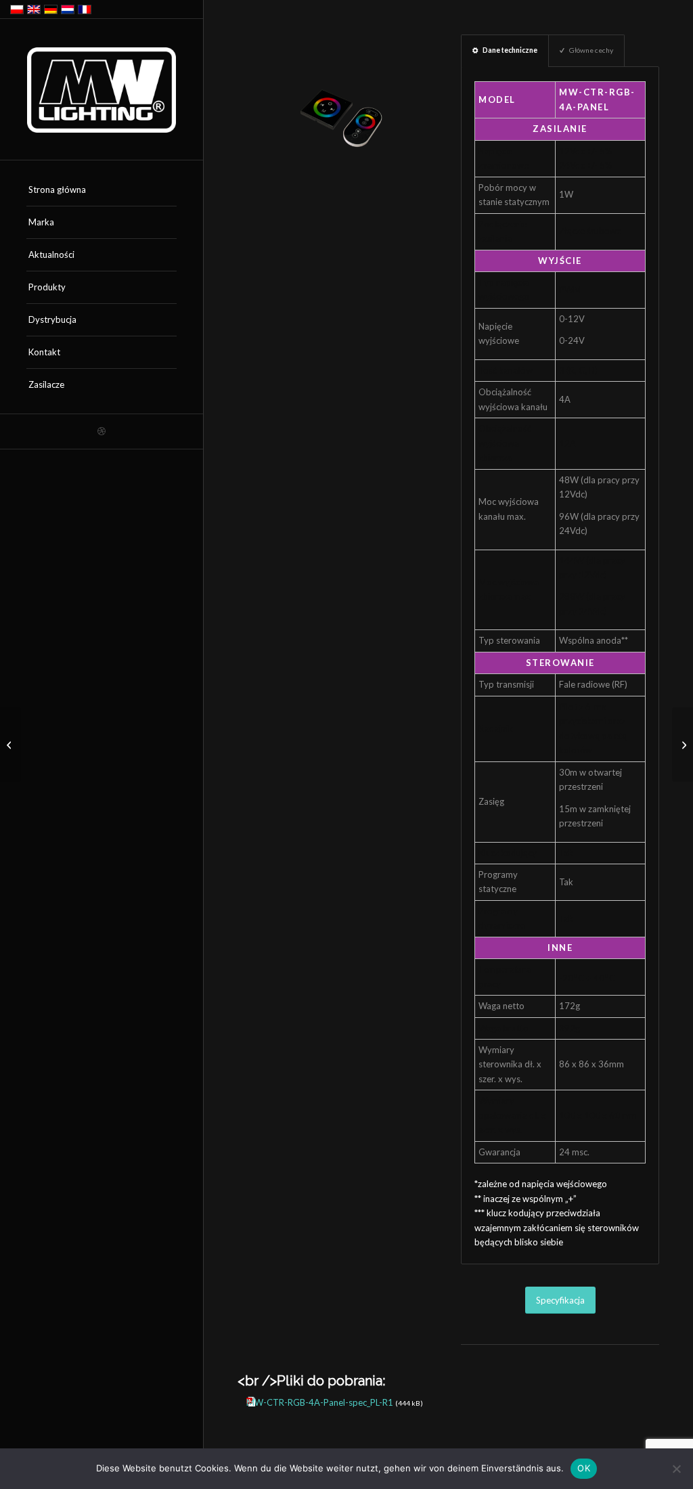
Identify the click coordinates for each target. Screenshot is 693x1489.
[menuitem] (101, 190)
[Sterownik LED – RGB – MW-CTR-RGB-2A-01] (10, 744)
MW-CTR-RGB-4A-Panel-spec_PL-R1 (319, 1402)
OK (583, 1468)
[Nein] (676, 1468)
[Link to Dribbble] (101, 431)
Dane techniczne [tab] (510, 50)
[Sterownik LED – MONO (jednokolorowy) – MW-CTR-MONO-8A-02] (682, 744)
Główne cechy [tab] (591, 50)
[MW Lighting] (101, 90)
